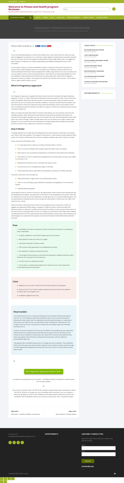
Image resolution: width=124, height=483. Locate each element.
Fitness (45, 17)
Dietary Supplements (73, 17)
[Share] (5, 478)
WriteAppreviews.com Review (94, 71)
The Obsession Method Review (94, 76)
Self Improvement (102, 17)
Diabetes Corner (88, 17)
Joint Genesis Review (91, 55)
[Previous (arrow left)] (1, 481)
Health (38, 17)
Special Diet (60, 17)
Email (83, 451)
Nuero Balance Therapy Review (66, 414)
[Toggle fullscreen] (9, 478)
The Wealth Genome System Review (95, 82)
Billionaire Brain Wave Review (94, 50)
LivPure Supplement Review (93, 66)
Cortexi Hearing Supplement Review (96, 60)
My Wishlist (22, 1)
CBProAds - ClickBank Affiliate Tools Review (25, 414)
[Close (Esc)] (1, 478)
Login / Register (12, 1)
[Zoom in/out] (13, 478)
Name (83, 445)
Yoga (52, 17)
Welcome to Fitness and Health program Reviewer (33, 8)
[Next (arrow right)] (5, 481)
